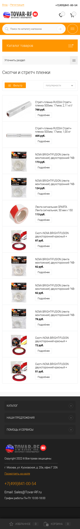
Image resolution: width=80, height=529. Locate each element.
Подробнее (44, 115)
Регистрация (17, 4)
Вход (4, 4)
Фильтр (17, 85)
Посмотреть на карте (17, 473)
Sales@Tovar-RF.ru (28, 492)
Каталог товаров (20, 46)
